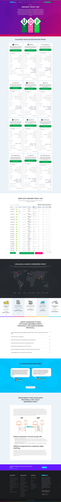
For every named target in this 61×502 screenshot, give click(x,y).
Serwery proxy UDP (30, 305)
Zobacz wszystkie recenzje (30, 387)
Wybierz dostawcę (15, 50)
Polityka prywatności (33, 484)
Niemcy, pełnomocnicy (23, 485)
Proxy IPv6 (20, 68)
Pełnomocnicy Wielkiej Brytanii (24, 486)
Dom (10, 35)
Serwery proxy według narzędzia (14, 484)
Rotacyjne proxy (18, 305)
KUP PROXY (44, 467)
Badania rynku (22, 493)
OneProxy (33, 500)
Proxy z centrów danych (33, 72)
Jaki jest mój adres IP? (34, 478)
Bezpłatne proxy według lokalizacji (14, 486)
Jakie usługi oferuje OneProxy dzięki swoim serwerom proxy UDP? (21, 346)
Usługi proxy (30, 4)
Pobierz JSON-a (39, 204)
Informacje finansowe (34, 487)
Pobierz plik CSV (49, 204)
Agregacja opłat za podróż (23, 489)
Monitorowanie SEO (22, 490)
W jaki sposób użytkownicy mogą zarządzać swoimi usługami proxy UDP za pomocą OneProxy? (25, 349)
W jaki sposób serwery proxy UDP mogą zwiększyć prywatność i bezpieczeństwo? (23, 339)
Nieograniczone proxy (55, 306)
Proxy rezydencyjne (34, 69)
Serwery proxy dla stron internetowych (13, 481)
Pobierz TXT (44, 204)
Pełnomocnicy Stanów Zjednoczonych (23, 484)
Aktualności (32, 480)
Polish (44, 494)
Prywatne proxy (43, 305)
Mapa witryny (33, 488)
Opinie (10, 490)
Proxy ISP (50, 70)
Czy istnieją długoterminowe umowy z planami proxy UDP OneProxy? (21, 352)
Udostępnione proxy (6, 306)
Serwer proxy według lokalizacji (14, 478)
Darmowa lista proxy (12, 485)
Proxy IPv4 (17, 68)
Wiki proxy (11, 489)
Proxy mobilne (46, 70)
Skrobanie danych (22, 494)
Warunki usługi (33, 483)
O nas (32, 479)
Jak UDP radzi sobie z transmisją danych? (17, 336)
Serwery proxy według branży (14, 479)
